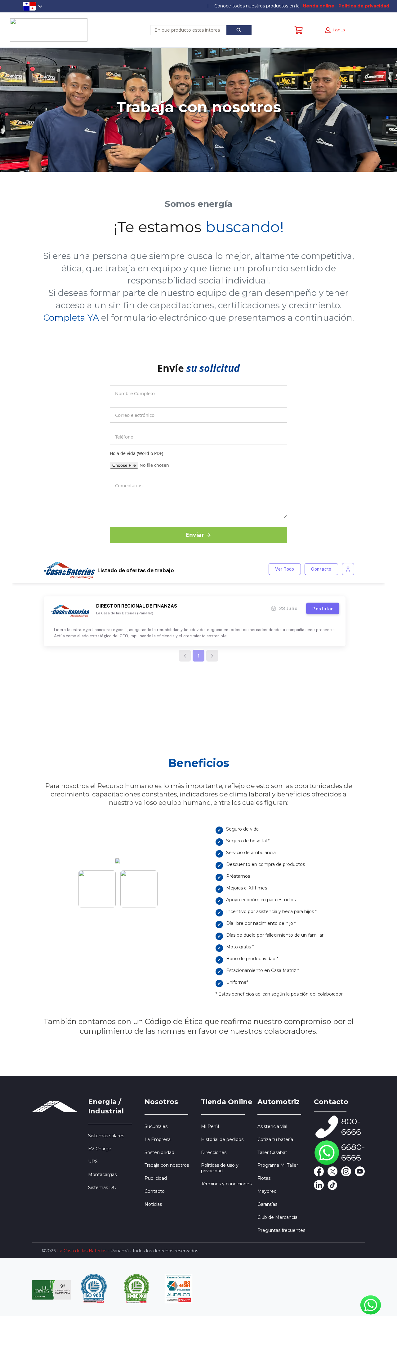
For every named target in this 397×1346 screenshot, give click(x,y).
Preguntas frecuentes (281, 1230)
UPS (93, 1161)
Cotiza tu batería (275, 1139)
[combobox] (186, 30)
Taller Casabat (272, 1152)
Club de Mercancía (277, 1217)
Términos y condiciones (226, 1184)
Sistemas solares (106, 1136)
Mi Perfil (210, 1126)
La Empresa (158, 1139)
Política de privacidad (363, 6)
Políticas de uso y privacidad (220, 1168)
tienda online (318, 6)
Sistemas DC (102, 1187)
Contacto (155, 1191)
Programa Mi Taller (277, 1165)
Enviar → (198, 534)
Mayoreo (267, 1191)
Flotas (263, 1178)
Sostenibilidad (159, 1152)
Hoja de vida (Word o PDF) (136, 453)
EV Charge (99, 1149)
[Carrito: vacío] (299, 30)
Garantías (267, 1204)
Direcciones (213, 1152)
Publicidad (156, 1178)
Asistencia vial (272, 1126)
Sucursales (156, 1126)
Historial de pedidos (222, 1139)
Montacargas (102, 1174)
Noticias (153, 1204)
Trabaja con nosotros (167, 1165)
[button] (335, 30)
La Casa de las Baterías (81, 1251)
